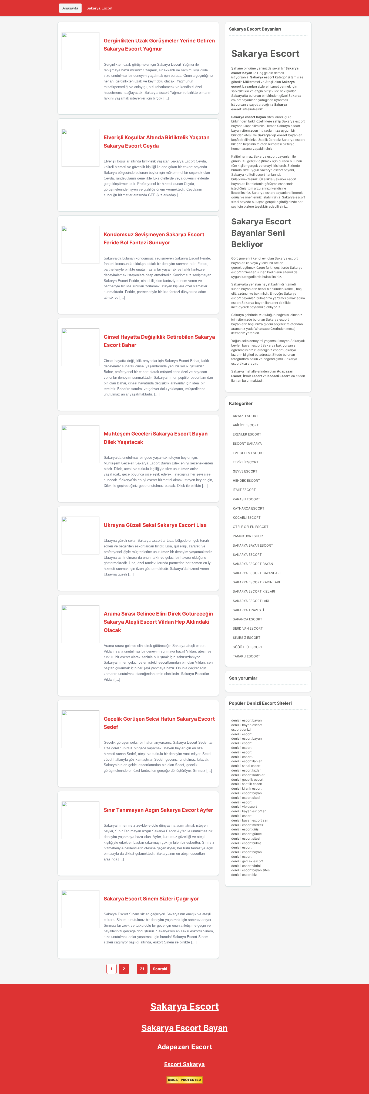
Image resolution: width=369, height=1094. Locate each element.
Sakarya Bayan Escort (253, 545)
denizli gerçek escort (247, 861)
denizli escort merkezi (247, 825)
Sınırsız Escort (246, 638)
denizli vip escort (244, 806)
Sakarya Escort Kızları (254, 591)
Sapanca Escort (247, 619)
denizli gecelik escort (247, 779)
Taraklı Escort (246, 656)
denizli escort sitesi (245, 798)
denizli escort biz (244, 875)
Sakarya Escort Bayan (253, 564)
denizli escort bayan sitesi (250, 870)
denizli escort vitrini (246, 866)
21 (142, 968)
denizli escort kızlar (246, 770)
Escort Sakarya (247, 443)
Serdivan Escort (248, 628)
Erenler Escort (247, 434)
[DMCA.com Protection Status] (184, 1082)
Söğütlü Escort (248, 647)
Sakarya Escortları (251, 601)
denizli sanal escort (245, 766)
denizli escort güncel (247, 834)
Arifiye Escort (246, 425)
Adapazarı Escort (184, 1047)
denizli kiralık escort (246, 788)
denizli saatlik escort (246, 784)
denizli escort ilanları (246, 761)
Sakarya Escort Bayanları (256, 573)
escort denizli (241, 729)
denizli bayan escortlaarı (249, 820)
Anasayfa (70, 8)
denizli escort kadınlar (247, 775)
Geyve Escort (245, 471)
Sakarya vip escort (272, 135)
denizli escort (241, 734)
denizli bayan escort (246, 725)
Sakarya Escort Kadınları (256, 582)
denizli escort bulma (246, 843)
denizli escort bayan (246, 720)
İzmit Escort (252, 376)
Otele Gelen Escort (251, 527)
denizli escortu (242, 757)
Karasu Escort (246, 499)
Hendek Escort (246, 480)
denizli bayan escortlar (248, 811)
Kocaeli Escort (247, 518)
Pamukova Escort (249, 536)
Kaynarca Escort (248, 508)
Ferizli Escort (246, 462)
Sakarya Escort (99, 8)
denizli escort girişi (245, 829)
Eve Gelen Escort (248, 453)
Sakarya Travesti (248, 610)
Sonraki (160, 968)
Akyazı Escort (245, 416)
